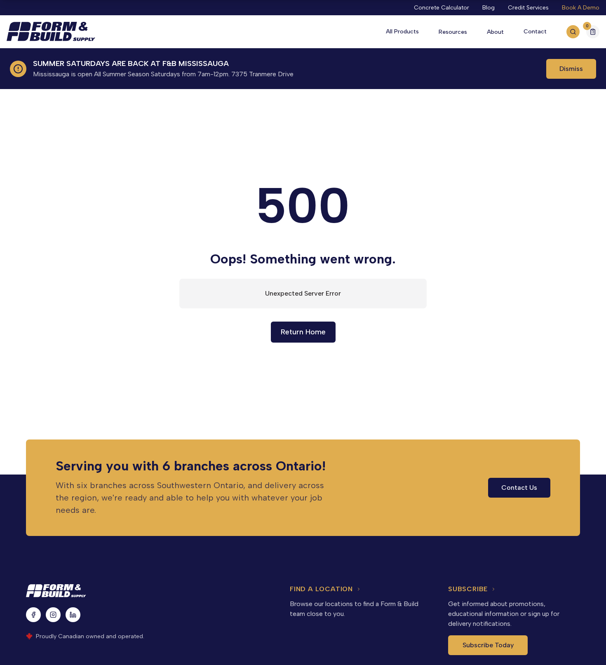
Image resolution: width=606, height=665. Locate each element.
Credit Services (528, 7)
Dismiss (571, 69)
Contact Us (519, 487)
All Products (402, 31)
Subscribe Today (488, 645)
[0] (592, 33)
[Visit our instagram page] (53, 614)
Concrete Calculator (441, 7)
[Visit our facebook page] (33, 614)
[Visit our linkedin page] (73, 614)
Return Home (303, 331)
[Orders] (592, 31)
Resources (453, 31)
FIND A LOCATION (321, 589)
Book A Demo (580, 7)
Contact (535, 31)
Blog (488, 7)
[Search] (573, 31)
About (495, 31)
